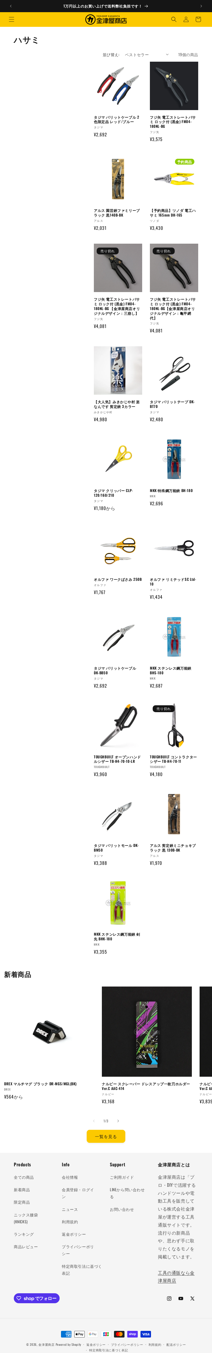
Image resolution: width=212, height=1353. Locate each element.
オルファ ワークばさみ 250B (118, 579)
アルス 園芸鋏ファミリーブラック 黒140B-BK (117, 212)
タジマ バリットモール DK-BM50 (116, 847)
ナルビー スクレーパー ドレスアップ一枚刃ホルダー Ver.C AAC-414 (146, 1086)
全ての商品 (24, 1177)
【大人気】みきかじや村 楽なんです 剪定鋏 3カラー (117, 404)
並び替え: (111, 54)
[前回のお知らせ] (11, 6)
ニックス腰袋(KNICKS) (26, 1218)
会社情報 (70, 1177)
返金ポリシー (74, 1234)
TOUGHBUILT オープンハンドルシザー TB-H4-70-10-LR (117, 759)
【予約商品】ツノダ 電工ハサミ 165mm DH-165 (173, 212)
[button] (12, 19)
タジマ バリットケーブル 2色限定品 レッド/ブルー (116, 119)
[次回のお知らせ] (201, 6)
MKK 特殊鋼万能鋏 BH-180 (171, 490)
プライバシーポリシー (78, 1249)
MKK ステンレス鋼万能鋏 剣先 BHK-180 (117, 936)
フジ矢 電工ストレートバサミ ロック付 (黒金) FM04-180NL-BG (173, 122)
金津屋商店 (46, 1344)
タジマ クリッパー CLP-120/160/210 (113, 493)
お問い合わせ (122, 1209)
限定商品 (22, 1202)
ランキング (24, 1234)
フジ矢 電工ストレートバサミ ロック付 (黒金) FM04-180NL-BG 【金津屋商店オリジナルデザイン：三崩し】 (117, 306)
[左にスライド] (94, 1121)
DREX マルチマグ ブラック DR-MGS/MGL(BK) (40, 1083)
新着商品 (22, 1189)
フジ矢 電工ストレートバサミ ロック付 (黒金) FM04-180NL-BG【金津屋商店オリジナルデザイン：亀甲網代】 (173, 308)
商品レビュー (26, 1246)
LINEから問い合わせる (127, 1193)
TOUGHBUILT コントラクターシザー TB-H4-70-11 (173, 759)
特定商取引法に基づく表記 (82, 1269)
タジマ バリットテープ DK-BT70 (172, 404)
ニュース (70, 1209)
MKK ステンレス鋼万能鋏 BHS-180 (171, 670)
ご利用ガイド (122, 1177)
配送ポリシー (176, 1344)
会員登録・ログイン (78, 1193)
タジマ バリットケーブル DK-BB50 (115, 670)
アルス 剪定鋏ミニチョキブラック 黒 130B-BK (173, 847)
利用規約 (70, 1221)
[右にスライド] (118, 1121)
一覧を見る (106, 1136)
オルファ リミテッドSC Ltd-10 (173, 581)
